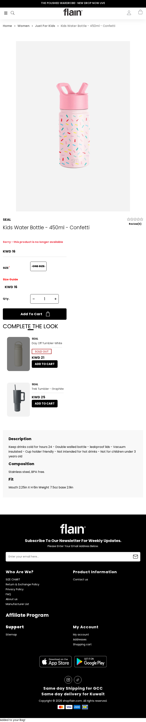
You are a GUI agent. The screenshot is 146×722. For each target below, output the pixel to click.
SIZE (6, 268)
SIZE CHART (13, 579)
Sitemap (11, 634)
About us (11, 599)
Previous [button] (2, 3)
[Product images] (18, 354)
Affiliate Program (27, 615)
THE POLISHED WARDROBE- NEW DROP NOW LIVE (73, 3)
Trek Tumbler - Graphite (48, 389)
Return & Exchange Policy (22, 584)
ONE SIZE (38, 266)
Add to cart (31, 314)
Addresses (79, 639)
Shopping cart (82, 644)
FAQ (8, 594)
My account (81, 634)
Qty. (6, 299)
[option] (73, 3)
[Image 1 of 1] (18, 354)
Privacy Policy (15, 589)
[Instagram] (68, 680)
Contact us (80, 579)
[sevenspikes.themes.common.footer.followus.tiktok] (78, 680)
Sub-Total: (136, 32)
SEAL (7, 219)
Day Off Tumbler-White (47, 343)
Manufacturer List (17, 604)
